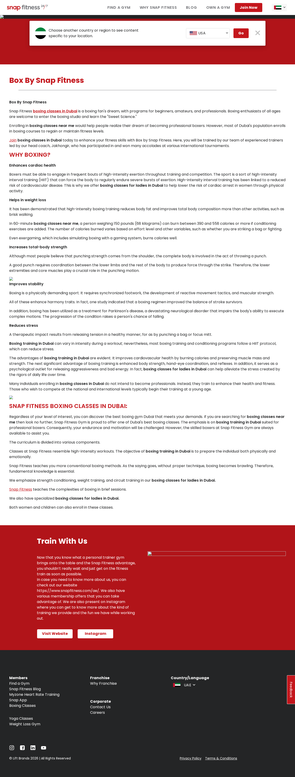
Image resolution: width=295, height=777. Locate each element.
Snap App (18, 700)
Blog (191, 7)
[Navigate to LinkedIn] (32, 748)
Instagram (95, 633)
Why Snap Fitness (158, 7)
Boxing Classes (22, 705)
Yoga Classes (21, 718)
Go (241, 33)
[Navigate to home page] (27, 9)
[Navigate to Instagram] (11, 749)
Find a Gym (118, 7)
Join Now (248, 7)
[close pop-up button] (257, 33)
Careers (97, 712)
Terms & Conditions (221, 758)
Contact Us (100, 707)
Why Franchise (103, 683)
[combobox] (279, 7)
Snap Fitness (20, 489)
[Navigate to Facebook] (22, 749)
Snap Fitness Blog (25, 689)
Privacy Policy (190, 758)
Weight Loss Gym (24, 724)
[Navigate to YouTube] (43, 749)
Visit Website (55, 633)
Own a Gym (218, 7)
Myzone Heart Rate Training (34, 694)
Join (13, 140)
